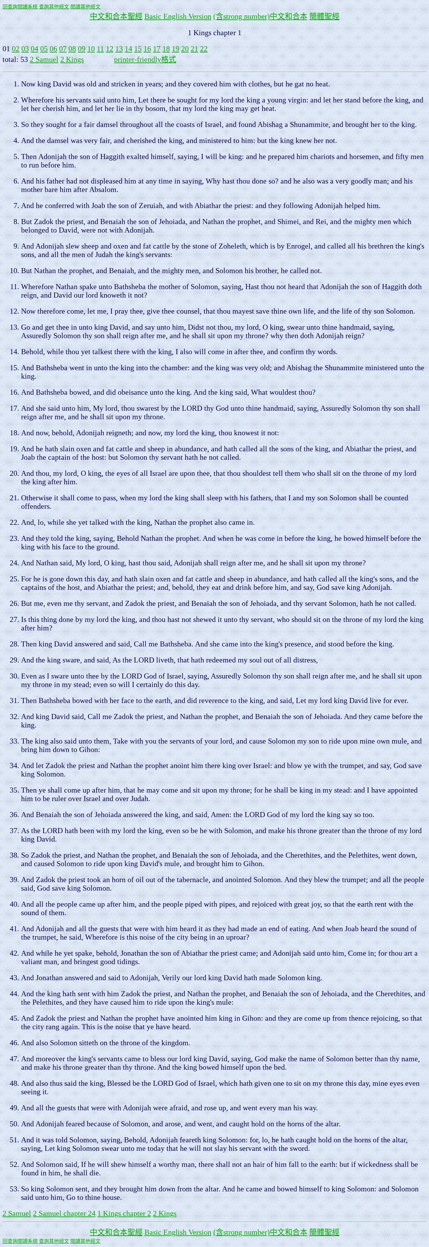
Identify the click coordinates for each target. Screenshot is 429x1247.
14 (128, 49)
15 (138, 49)
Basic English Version (177, 16)
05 (44, 49)
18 (166, 49)
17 (156, 49)
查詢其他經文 (54, 6)
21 (194, 49)
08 (72, 49)
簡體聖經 (324, 16)
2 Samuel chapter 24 (64, 1213)
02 (15, 49)
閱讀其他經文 (85, 6)
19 (175, 49)
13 (119, 49)
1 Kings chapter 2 (124, 1213)
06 (53, 49)
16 (147, 49)
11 (100, 49)
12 (109, 49)
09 (81, 49)
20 (185, 49)
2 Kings (72, 59)
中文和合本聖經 (116, 16)
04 (34, 49)
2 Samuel (44, 59)
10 (91, 49)
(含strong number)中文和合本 (260, 16)
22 (204, 49)
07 (63, 49)
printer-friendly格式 (145, 59)
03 (25, 49)
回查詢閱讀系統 (20, 6)
